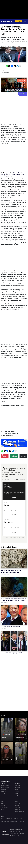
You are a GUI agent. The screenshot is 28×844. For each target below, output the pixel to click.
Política (9, 46)
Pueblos (21, 818)
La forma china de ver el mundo (10, 626)
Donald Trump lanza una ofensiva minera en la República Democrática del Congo (13, 599)
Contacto (3, 791)
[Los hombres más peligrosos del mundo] (14, 641)
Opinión (17, 805)
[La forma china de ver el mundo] (14, 615)
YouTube (23, 456)
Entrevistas (17, 807)
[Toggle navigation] (25, 21)
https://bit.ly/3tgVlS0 (9, 431)
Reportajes (17, 809)
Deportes (22, 821)
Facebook (17, 785)
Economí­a (3, 46)
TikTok (16, 793)
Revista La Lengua (19, 811)
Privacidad (3, 793)
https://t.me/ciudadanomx (11, 433)
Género (10, 820)
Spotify (16, 795)
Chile (2, 801)
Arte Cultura (10, 821)
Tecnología (16, 821)
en (20, 835)
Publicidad (3, 789)
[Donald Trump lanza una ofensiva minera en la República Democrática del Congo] (14, 587)
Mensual (17, 479)
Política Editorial (5, 787)
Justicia (3, 820)
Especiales (15, 820)
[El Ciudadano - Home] (6, 21)
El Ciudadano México (7, 71)
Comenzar (14, 514)
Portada (17, 801)
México (18, 46)
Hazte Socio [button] (18, 21)
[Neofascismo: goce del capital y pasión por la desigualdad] (14, 559)
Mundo (14, 46)
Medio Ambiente (9, 818)
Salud (6, 820)
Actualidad (17, 803)
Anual (22, 479)
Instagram (17, 787)
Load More (14, 772)
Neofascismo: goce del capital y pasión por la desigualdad (11, 571)
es (18, 835)
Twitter (16, 789)
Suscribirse (14, 497)
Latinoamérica (4, 807)
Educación (3, 821)
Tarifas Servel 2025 (14, 833)
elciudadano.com (8, 435)
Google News (5, 455)
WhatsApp (14, 456)
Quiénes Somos (5, 785)
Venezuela (3, 805)
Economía (16, 818)
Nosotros (12, 829)
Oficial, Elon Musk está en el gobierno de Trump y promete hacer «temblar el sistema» (13, 174)
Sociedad (21, 820)
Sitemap (22, 833)
